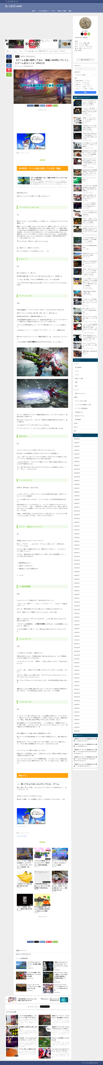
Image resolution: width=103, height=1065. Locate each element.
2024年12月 (77, 511)
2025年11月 (77, 473)
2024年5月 (77, 537)
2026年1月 (77, 465)
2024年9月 (77, 522)
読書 (70, 10)
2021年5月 (77, 674)
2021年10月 (77, 655)
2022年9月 (77, 613)
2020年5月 (77, 719)
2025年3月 (77, 499)
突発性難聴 (78, 419)
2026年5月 (77, 450)
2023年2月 (77, 594)
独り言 (33, 10)
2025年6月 (77, 492)
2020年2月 (77, 731)
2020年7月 (77, 712)
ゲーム (53, 10)
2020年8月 (77, 708)
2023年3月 (77, 590)
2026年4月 (77, 454)
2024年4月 (77, 541)
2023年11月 (77, 560)
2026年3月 (77, 457)
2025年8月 (77, 484)
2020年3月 (77, 727)
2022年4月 (77, 632)
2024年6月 (77, 533)
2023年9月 (77, 567)
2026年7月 (77, 442)
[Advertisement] (38, 27)
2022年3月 (77, 636)
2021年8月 (77, 662)
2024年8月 (77, 526)
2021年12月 (77, 647)
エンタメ (76, 363)
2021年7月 (77, 666)
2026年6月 (77, 446)
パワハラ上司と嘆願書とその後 (83, 404)
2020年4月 (77, 723)
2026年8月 (77, 438)
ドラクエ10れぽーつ (43, 10)
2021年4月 (77, 677)
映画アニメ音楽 (62, 10)
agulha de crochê (82, 740)
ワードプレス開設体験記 (81, 408)
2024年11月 (77, 514)
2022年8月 (77, 617)
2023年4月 (77, 586)
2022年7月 (77, 621)
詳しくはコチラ (85, 59)
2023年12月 (77, 556)
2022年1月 (77, 643)
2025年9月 (77, 480)
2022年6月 (77, 624)
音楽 (76, 385)
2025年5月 (77, 495)
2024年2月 (77, 548)
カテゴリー (78, 72)
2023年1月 (77, 598)
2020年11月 (77, 696)
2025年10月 (77, 476)
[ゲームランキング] (31, 142)
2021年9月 (77, 658)
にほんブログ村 (21, 836)
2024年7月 (77, 529)
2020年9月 (77, 704)
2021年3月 (77, 681)
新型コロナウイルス (80, 393)
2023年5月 (77, 583)
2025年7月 (77, 488)
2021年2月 (77, 685)
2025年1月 (77, 507)
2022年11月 (77, 605)
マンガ (77, 374)
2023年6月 (77, 579)
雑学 (75, 430)
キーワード (78, 65)
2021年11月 (77, 651)
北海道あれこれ (79, 412)
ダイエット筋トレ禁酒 (80, 400)
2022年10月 (77, 609)
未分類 (75, 423)
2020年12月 (77, 693)
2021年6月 (77, 670)
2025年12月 (77, 469)
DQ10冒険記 (78, 367)
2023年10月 (77, 564)
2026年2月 (77, 461)
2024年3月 (77, 545)
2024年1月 (77, 552)
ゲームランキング (21, 826)
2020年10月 (77, 700)
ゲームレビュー (31, 56)
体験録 (75, 397)
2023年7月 (77, 575)
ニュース (76, 389)
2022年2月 (77, 640)
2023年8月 (77, 571)
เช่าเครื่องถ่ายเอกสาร (83, 766)
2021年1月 (77, 689)
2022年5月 (77, 628)
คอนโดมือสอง (81, 746)
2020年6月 (77, 715)
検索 (85, 92)
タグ (76, 78)
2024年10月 (77, 518)
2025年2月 (77, 503)
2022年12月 (77, 602)
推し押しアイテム (79, 415)
